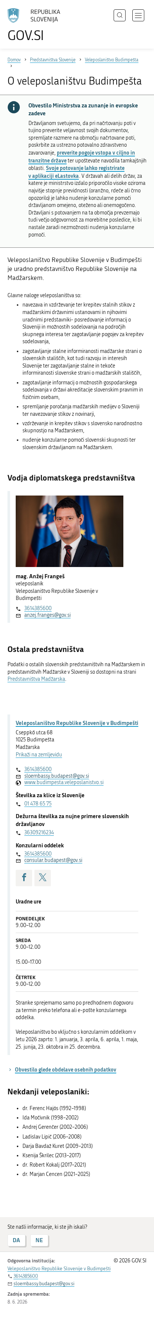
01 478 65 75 (38, 804)
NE (39, 1240)
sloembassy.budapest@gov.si (56, 776)
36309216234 (39, 832)
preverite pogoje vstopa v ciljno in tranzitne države (81, 156)
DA (16, 1240)
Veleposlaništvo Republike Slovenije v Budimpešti (77, 723)
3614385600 (38, 608)
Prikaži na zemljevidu (39, 755)
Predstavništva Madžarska (36, 679)
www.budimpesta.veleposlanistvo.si (64, 782)
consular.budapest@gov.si (53, 860)
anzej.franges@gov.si (47, 615)
